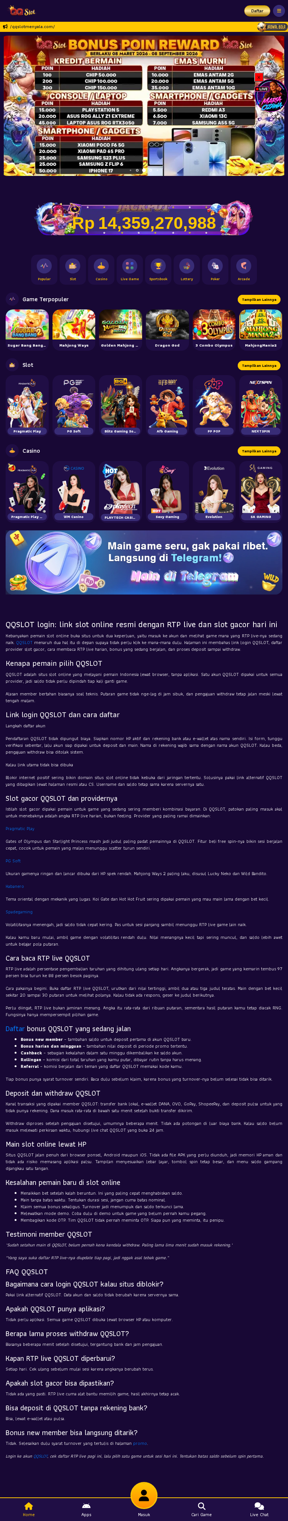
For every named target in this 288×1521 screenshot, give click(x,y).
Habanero (15, 886)
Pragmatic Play (20, 828)
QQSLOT (24, 642)
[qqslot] (20, 11)
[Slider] (144, 105)
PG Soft (13, 860)
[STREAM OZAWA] (271, 94)
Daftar (257, 10)
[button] (13, 106)
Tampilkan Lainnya (259, 299)
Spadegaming (19, 911)
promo (140, 1443)
